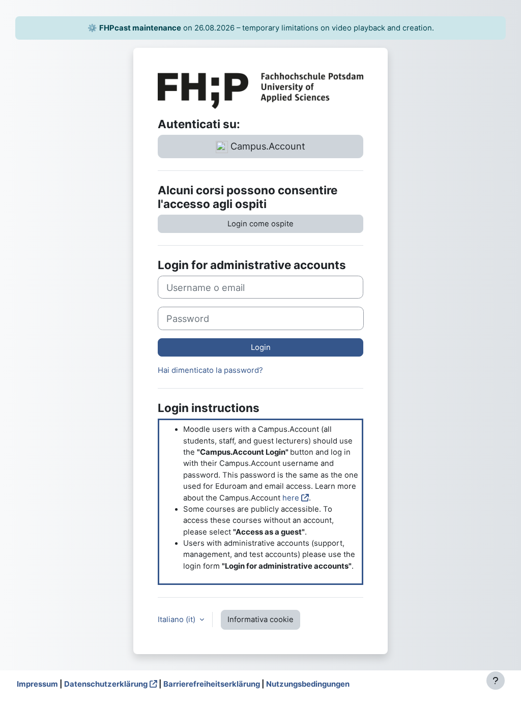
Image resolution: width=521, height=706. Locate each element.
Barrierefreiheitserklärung (211, 684)
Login (261, 347)
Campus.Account (266, 146)
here (290, 498)
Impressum (37, 684)
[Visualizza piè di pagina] (495, 680)
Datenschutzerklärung (106, 684)
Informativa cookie (260, 619)
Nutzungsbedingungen (308, 684)
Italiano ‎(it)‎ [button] (177, 619)
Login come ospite (260, 223)
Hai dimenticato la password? (210, 370)
